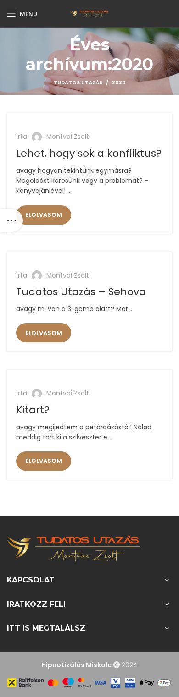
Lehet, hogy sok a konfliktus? (89, 153)
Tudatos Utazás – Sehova (81, 292)
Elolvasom (43, 214)
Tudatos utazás (78, 82)
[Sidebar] (11, 220)
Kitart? (33, 410)
